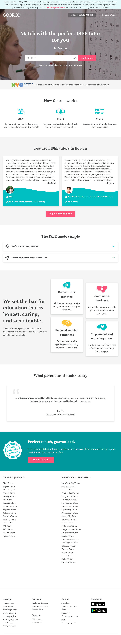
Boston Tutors (68, 536)
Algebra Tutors (9, 509)
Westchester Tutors (70, 533)
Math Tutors (8, 483)
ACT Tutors (8, 529)
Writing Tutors (9, 523)
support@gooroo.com (55, 7)
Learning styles (9, 616)
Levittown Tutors (69, 500)
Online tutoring (9, 613)
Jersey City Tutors (69, 516)
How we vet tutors (40, 606)
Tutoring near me (10, 619)
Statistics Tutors (10, 516)
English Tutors (9, 486)
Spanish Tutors (9, 503)
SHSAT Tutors (9, 533)
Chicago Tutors (68, 546)
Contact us (36, 622)
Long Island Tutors (70, 496)
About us (65, 603)
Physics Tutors (9, 493)
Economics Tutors (10, 506)
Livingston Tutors (69, 526)
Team (63, 609)
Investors (65, 613)
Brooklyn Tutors (69, 486)
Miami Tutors (67, 552)
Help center (37, 619)
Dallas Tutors (67, 559)
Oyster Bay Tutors (69, 509)
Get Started (87, 58)
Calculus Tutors (9, 513)
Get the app (8, 623)
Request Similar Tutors (60, 213)
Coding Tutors (9, 496)
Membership (8, 606)
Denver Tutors (68, 549)
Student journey (10, 609)
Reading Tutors (9, 519)
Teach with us (37, 609)
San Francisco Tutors (71, 539)
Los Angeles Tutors (70, 543)
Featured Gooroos (40, 603)
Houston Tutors (68, 562)
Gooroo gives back (69, 616)
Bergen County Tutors (71, 529)
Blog (63, 619)
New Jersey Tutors (70, 513)
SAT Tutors (7, 500)
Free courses (8, 603)
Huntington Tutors (70, 503)
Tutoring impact (68, 623)
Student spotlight (69, 606)
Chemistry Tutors (10, 490)
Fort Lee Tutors (68, 523)
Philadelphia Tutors (70, 556)
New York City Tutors (71, 483)
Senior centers (9, 626)
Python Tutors (9, 536)
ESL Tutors (7, 526)
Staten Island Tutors (70, 493)
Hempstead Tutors (70, 506)
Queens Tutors (68, 490)
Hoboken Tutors (69, 519)
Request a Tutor (109, 15)
